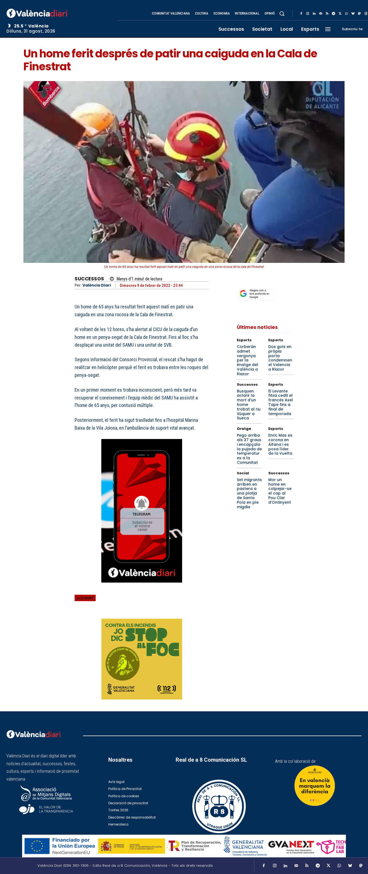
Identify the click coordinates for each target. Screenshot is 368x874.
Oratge (244, 428)
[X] (340, 14)
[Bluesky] (353, 14)
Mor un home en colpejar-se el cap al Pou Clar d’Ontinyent (279, 491)
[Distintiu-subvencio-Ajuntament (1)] (314, 785)
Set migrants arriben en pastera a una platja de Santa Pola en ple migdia (249, 493)
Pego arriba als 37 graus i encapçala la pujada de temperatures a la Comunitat (249, 449)
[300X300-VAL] (141, 659)
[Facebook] (301, 14)
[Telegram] (333, 14)
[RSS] (327, 14)
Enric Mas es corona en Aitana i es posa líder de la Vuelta (280, 444)
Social (243, 473)
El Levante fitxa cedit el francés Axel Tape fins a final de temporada (280, 402)
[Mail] (320, 14)
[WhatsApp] (346, 14)
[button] (281, 13)
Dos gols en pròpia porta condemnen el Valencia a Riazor (280, 358)
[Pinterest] (178, 602)
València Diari (96, 285)
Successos (89, 279)
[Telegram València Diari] (141, 586)
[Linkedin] (314, 14)
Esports (244, 340)
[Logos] (184, 846)
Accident (85, 598)
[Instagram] (307, 14)
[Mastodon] (359, 14)
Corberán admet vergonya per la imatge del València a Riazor (247, 360)
